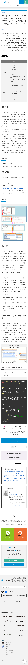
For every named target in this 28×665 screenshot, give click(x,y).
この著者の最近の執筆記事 (15, 506)
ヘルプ (7, 640)
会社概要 (7, 648)
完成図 (12, 72)
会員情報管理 (8, 644)
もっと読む (5, 481)
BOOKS (18, 608)
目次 (14, 61)
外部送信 (7, 654)
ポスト (5, 56)
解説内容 (13, 74)
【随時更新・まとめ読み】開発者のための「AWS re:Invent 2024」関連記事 (13, 472)
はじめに (13, 65)
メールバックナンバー (15, 557)
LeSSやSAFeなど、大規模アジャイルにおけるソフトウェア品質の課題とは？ (14, 479)
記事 (17, 601)
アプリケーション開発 (13, 6)
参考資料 (13, 99)
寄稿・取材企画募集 (7, 595)
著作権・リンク (9, 642)
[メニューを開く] (2, 2)
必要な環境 (13, 70)
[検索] (2, 6)
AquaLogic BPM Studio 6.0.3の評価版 (13, 188)
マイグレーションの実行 (16, 91)
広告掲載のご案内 (21, 595)
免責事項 (7, 646)
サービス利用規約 (9, 650)
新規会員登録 (14, 560)
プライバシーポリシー (10, 652)
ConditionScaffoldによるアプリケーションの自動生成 (17, 94)
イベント (3, 608)
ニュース (3, 601)
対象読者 (13, 67)
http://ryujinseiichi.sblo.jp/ (15, 494)
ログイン (14, 564)
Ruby (3, 29)
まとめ (12, 97)
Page (5, 92)
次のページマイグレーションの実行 (14, 440)
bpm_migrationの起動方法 (17, 85)
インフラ (23, 6)
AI (6, 6)
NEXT (23, 447)
